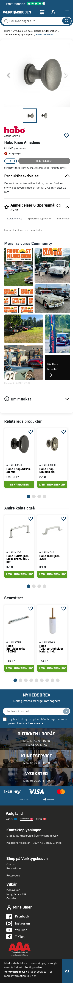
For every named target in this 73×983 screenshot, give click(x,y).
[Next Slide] (66, 75)
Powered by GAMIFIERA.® (17, 383)
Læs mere (34, 723)
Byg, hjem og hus (22, 30)
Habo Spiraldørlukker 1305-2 (16, 648)
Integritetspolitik (16, 894)
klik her (31, 976)
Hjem (7, 30)
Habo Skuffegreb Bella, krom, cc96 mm (17, 558)
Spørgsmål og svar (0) (39, 218)
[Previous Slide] (8, 75)
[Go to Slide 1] (30, 115)
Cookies (11, 898)
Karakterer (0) (14, 218)
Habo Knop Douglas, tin (47, 470)
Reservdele (13, 875)
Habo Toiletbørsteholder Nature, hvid (51, 648)
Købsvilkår (13, 890)
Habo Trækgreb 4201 (49, 557)
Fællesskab (63, 218)
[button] (37, 75)
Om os (11, 864)
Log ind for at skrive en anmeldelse (23, 230)
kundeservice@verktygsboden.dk (37, 835)
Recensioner (14, 868)
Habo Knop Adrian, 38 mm (18, 470)
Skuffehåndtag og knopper (18, 34)
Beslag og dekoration (45, 30)
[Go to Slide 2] (44, 115)
